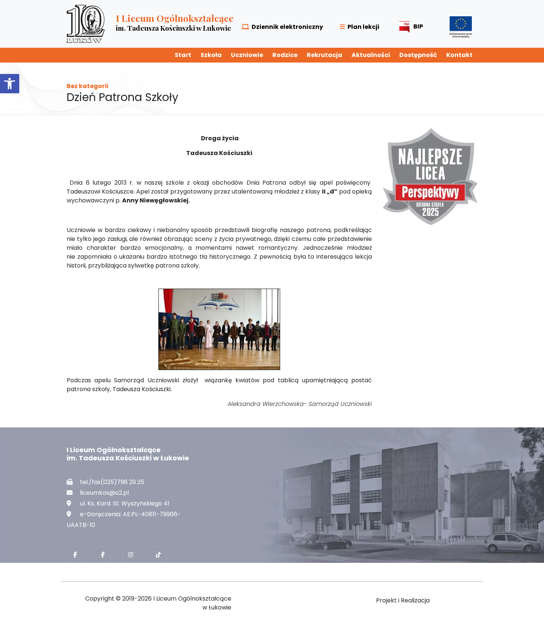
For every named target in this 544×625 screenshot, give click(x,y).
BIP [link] (418, 26)
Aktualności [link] (371, 55)
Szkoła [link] (211, 55)
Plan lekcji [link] (363, 27)
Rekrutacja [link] (324, 55)
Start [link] (183, 55)
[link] (9, 83)
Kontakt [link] (459, 55)
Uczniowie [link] (247, 55)
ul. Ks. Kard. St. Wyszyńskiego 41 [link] (124, 503)
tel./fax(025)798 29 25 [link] (112, 482)
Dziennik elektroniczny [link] (287, 27)
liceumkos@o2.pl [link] (104, 492)
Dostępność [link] (418, 55)
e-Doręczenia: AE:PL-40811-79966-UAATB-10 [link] (124, 519)
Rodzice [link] (285, 55)
